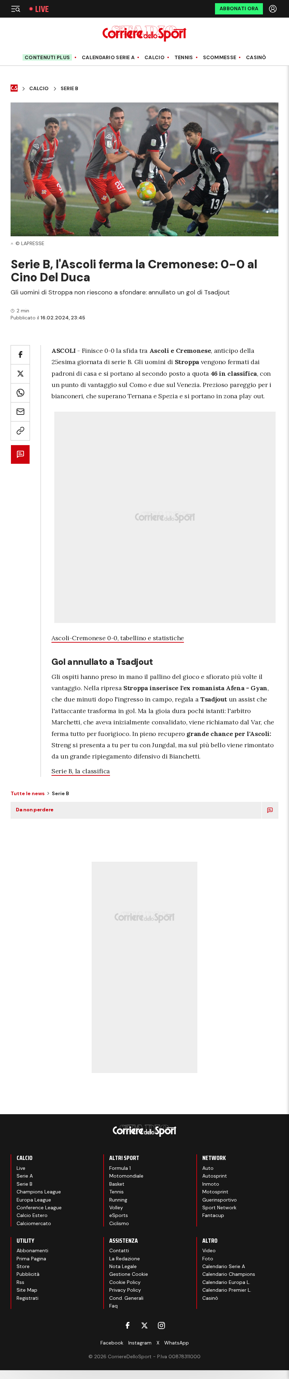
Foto (207, 1258)
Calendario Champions (228, 1274)
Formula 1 (120, 1168)
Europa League (34, 1200)
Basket (116, 1184)
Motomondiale (126, 1176)
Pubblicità (28, 1274)
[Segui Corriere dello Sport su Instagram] (161, 1325)
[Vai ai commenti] (20, 454)
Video (209, 1250)
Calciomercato (34, 1223)
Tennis (183, 58)
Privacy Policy (125, 1290)
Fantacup (213, 1215)
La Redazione (124, 1258)
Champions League (39, 1191)
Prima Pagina (31, 1258)
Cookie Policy (125, 1282)
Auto (208, 1168)
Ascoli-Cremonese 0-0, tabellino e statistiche (117, 638)
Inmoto (210, 1184)
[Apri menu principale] (15, 9)
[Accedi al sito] (273, 9)
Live (42, 9)
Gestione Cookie (128, 1274)
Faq (113, 1306)
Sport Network (219, 1207)
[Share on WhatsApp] (20, 392)
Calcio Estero (32, 1215)
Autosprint (214, 1176)
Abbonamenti (32, 1250)
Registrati (27, 1298)
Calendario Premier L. (226, 1290)
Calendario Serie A (108, 58)
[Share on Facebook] (20, 354)
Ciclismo (119, 1223)
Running (118, 1200)
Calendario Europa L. (226, 1282)
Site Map (27, 1290)
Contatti (119, 1250)
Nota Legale (123, 1266)
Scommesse (219, 58)
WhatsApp (176, 1343)
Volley (116, 1207)
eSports (118, 1215)
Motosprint (215, 1191)
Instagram (140, 1343)
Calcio (154, 58)
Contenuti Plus (47, 57)
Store (23, 1266)
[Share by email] (20, 412)
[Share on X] (20, 373)
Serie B (69, 89)
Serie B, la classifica (80, 771)
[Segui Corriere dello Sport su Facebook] (127, 1325)
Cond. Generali (126, 1298)
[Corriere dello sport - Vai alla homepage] (144, 34)
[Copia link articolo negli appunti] (20, 431)
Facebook (111, 1343)
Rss (20, 1282)
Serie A (25, 1176)
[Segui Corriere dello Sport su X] (144, 1325)
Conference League (39, 1207)
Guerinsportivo (219, 1200)
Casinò (256, 58)
